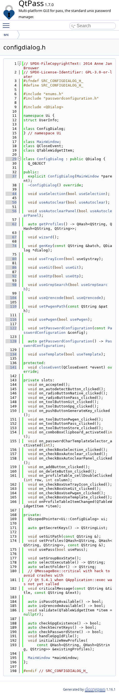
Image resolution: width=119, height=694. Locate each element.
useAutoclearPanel (58, 211)
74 (11, 246)
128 (11, 341)
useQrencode (51, 298)
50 (11, 202)
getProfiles (51, 224)
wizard (45, 237)
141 (11, 367)
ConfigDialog (50, 159)
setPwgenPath (52, 306)
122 (11, 328)
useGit (45, 267)
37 (11, 176)
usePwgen (48, 319)
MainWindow (48, 142)
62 (11, 224)
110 (11, 306)
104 (11, 298)
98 (11, 285)
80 (11, 259)
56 (11, 211)
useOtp (45, 276)
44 (11, 194)
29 (11, 159)
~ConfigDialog (42, 185)
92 (11, 276)
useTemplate (51, 354)
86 (11, 267)
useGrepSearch (53, 285)
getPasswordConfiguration (65, 341)
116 (11, 319)
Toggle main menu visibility (7, 25)
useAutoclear (52, 202)
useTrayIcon (51, 259)
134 (11, 354)
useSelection (52, 194)
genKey (45, 246)
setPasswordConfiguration (65, 328)
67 (11, 237)
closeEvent (50, 367)
